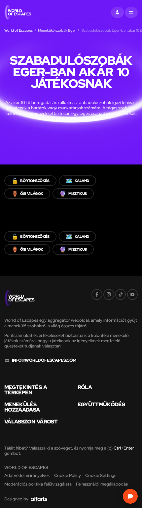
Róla (85, 387)
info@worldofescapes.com (44, 360)
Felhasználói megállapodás (102, 484)
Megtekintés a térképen (25, 389)
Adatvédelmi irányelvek (27, 475)
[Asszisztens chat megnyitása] (130, 496)
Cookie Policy (67, 475)
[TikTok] (120, 294)
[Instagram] (108, 294)
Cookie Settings (100, 475)
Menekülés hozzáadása (22, 407)
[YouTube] (132, 294)
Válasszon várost (30, 421)
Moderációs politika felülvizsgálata (38, 484)
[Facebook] (96, 294)
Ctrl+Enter (124, 448)
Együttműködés (101, 404)
